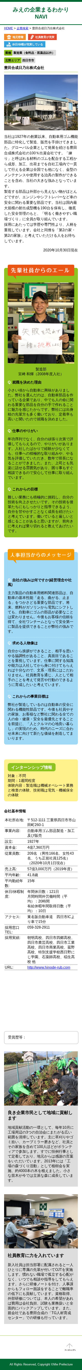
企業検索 (22, 28)
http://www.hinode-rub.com (48, 967)
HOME (8, 28)
